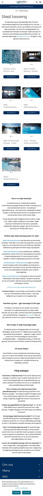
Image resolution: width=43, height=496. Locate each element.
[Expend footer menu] (40, 470)
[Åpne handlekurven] (40, 2)
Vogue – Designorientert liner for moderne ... (10, 178)
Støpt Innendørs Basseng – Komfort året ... (31, 70)
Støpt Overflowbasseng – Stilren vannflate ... (10, 106)
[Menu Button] (2, 2)
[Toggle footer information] (40, 465)
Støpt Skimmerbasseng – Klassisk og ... (31, 106)
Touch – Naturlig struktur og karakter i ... (31, 142)
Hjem (16, 11)
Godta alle (26, 492)
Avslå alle (16, 492)
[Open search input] (37, 2)
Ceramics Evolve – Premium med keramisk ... (10, 70)
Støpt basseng (24, 11)
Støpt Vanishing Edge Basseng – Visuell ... (11, 142)
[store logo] (21, 2)
